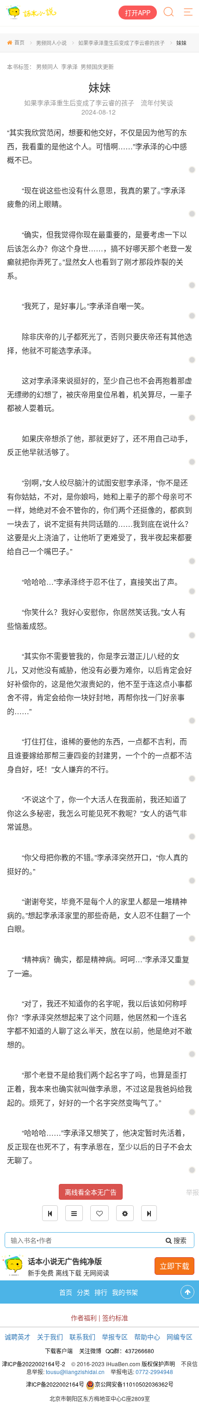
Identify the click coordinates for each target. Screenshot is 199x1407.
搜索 (179, 1240)
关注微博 (90, 1351)
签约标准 (115, 1317)
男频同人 (47, 66)
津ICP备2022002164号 (55, 1384)
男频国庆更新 (97, 66)
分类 (83, 1292)
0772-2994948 (154, 1371)
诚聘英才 (18, 1336)
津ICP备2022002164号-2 (33, 1364)
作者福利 (84, 1317)
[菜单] (189, 12)
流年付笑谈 (157, 102)
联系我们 (82, 1336)
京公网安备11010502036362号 (134, 1384)
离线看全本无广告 (91, 1191)
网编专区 (180, 1336)
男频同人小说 (51, 42)
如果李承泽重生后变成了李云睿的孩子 (121, 42)
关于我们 (50, 1336)
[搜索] (169, 12)
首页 (19, 42)
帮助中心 (147, 1336)
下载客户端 (59, 1351)
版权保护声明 (158, 1364)
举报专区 (115, 1336)
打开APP (137, 12)
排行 (100, 1292)
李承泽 (69, 66)
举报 (192, 1191)
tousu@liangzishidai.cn (75, 1371)
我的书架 (125, 1292)
